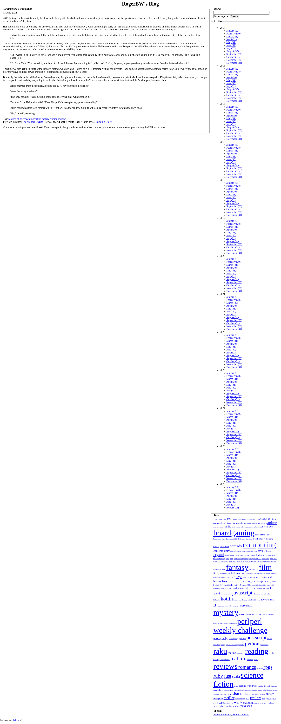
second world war (248, 685)
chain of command (227, 539)
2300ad (263, 519)
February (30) (233, 33)
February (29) (233, 109)
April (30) (231, 77)
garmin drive (261, 573)
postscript (256, 637)
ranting (232, 652)
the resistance (246, 694)
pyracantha (240, 645)
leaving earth (246, 600)
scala (236, 676)
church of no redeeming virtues (25, 119)
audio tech (235, 527)
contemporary (221, 550)
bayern (265, 527)
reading (53, 119)
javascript (242, 593)
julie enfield (267, 594)
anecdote (254, 523)
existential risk (265, 561)
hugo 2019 (236, 585)
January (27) (232, 30)
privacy (223, 645)
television (231, 693)
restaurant (250, 660)
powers (269, 639)
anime (272, 522)
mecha (222, 606)
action (216, 523)
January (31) (232, 106)
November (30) (234, 60)
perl (243, 621)
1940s (224, 519)
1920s (215, 519)
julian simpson (258, 594)
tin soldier (238, 698)
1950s (229, 519)
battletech (258, 527)
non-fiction (255, 614)
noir (247, 614)
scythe (236, 686)
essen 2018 (217, 561)
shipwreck (267, 686)
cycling (237, 555)
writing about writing (222, 706)
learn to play (238, 600)
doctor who (261, 555)
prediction (216, 645)
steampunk (253, 690)
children (237, 539)
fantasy (45, 119)
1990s (249, 519)
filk (257, 569)
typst (222, 702)
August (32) (232, 51)
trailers (255, 698)
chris (243, 539)
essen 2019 (224, 561)
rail (267, 645)
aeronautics (239, 523)
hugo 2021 (255, 585)
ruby (218, 676)
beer (271, 526)
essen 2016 (265, 558)
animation (262, 523)
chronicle (249, 539)
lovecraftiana (267, 599)
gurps (238, 577)
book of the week (262, 534)
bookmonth (217, 539)
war (237, 702)
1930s (220, 519)
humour (259, 588)
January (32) (232, 68)
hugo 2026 (232, 588)
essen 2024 (248, 561)
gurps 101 (246, 577)
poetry (236, 639)
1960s (235, 519)
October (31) (233, 57)
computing (259, 544)
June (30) (231, 83)
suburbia (265, 690)
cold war (224, 546)
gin (228, 577)
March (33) (232, 36)
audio (228, 526)
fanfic (223, 569)
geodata (223, 577)
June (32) (231, 45)
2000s (253, 519)
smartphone (218, 690)
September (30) (234, 92)
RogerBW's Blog (140, 4)
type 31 (274, 698)
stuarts (260, 690)
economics (237, 558)
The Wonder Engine (32, 121)
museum (244, 605)
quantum (263, 645)
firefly (216, 573)
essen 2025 (256, 561)
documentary (272, 555)
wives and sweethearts (267, 703)
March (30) (232, 302)
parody (226, 623)
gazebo (268, 573)
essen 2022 (232, 561)
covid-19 (262, 550)
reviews (62, 119)
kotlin (227, 599)
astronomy (220, 527)
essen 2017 (273, 558)
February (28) (233, 71)
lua (216, 605)
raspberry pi (240, 653)
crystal (218, 555)
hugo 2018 (227, 585)
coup (255, 551)
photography (220, 638)
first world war (225, 573)
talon (221, 694)
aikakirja (248, 523)
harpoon (256, 577)
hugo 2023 (270, 585)
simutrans (274, 686)
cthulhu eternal (229, 555)
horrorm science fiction (240, 582)
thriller (229, 698)
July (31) (230, 86)
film (265, 567)
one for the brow (268, 614)
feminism (252, 569)
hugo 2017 (218, 585)
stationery (246, 690)
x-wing (236, 706)
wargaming (247, 702)
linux (253, 600)
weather (256, 703)
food (255, 573)
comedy (236, 546)
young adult (246, 705)
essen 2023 (240, 561)
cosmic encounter (247, 551)
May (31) (231, 42)
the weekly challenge (259, 694)
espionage (250, 558)
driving (222, 558)
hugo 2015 (263, 581)
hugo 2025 (224, 588)
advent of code (226, 523)
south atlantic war (230, 690)
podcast (231, 639)
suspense (216, 694)
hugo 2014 (253, 581)
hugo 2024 (216, 588)
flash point (235, 573)
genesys (273, 573)
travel (263, 698)
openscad (216, 623)
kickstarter (216, 600)
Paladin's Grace (104, 121)
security (260, 686)
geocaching (217, 577)
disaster (252, 555)
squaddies (239, 690)
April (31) (231, 39)
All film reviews (240, 714)
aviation (241, 527)
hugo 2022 (262, 585)
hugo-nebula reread (246, 588)
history (217, 581)
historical (266, 577)
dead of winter (244, 555)
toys (247, 698)
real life (238, 658)
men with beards (230, 606)
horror (227, 581)
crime (269, 551)
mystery (225, 612)
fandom (218, 569)
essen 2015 (257, 558)
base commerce (250, 527)
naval (242, 614)
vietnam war (229, 703)
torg (243, 698)
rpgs (267, 667)
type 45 (215, 703)
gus (251, 577)
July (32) (230, 48)
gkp (231, 577)
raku (220, 651)
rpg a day (260, 668)
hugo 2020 (246, 585)
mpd (237, 606)
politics (242, 638)
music (251, 606)
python (252, 643)
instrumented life (226, 594)
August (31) (232, 127)
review (256, 660)
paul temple (233, 623)
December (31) (234, 62)
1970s (239, 519)
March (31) (232, 74)
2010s (258, 519)
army (215, 527)
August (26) (232, 507)
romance (247, 667)
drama (216, 558)
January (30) (232, 487)
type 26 (268, 698)
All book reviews (222, 714)
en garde (244, 558)
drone (227, 558)
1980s (244, 519)
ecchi (231, 558)
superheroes (273, 690)
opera (221, 623)
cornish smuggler (235, 551)
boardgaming (233, 532)
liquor (259, 600)
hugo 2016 (272, 582)
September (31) (234, 54)
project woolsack (231, 645)
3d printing (273, 519)
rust (227, 676)
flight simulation (247, 573)
